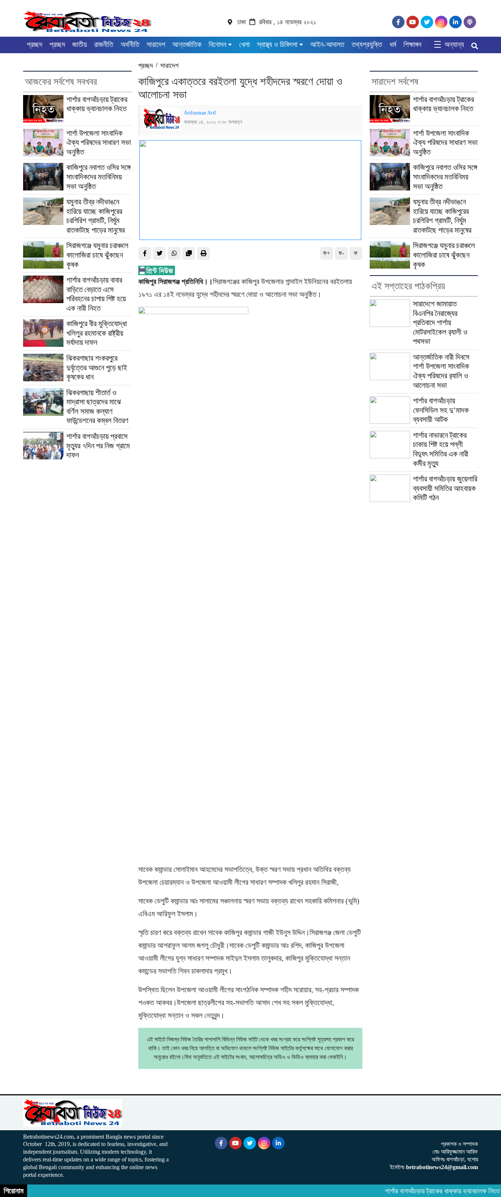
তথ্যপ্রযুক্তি (367, 44)
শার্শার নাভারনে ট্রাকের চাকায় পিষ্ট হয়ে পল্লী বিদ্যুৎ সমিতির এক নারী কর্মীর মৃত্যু (440, 449)
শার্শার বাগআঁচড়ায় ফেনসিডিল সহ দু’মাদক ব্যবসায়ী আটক (441, 410)
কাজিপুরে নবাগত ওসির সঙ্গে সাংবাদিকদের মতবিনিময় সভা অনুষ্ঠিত (98, 176)
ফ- (341, 253)
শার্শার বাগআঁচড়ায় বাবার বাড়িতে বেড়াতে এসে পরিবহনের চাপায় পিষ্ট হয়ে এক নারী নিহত (96, 294)
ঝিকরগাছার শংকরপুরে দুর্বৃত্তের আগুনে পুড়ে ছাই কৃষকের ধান (96, 367)
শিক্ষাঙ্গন (412, 44)
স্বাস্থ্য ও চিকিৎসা (277, 44)
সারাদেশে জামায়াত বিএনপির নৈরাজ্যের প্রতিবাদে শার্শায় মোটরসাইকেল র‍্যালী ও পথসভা (440, 322)
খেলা (244, 44)
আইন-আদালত (327, 44)
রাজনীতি (103, 44)
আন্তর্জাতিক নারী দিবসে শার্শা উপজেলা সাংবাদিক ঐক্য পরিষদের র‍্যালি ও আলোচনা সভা (441, 371)
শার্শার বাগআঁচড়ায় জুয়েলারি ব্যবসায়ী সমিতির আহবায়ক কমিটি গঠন (445, 488)
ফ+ (326, 253)
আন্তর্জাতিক (186, 44)
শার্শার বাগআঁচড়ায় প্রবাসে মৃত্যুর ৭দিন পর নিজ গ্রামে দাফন (98, 445)
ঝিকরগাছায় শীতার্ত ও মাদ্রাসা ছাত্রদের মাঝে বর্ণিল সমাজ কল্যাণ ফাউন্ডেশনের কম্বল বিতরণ (97, 406)
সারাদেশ (156, 44)
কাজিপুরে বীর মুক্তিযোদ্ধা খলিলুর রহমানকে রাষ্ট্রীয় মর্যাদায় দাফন (96, 333)
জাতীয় (79, 44)
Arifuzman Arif (200, 113)
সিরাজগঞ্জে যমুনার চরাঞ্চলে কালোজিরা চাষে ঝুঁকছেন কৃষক (97, 255)
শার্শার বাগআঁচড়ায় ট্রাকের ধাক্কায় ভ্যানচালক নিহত (96, 104)
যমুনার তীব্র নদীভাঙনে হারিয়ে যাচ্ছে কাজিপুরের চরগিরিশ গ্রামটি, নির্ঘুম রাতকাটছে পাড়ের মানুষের (95, 215)
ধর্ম (393, 44)
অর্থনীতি (130, 44)
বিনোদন (217, 44)
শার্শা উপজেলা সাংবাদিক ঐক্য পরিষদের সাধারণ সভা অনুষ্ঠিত (98, 142)
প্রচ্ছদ (34, 44)
